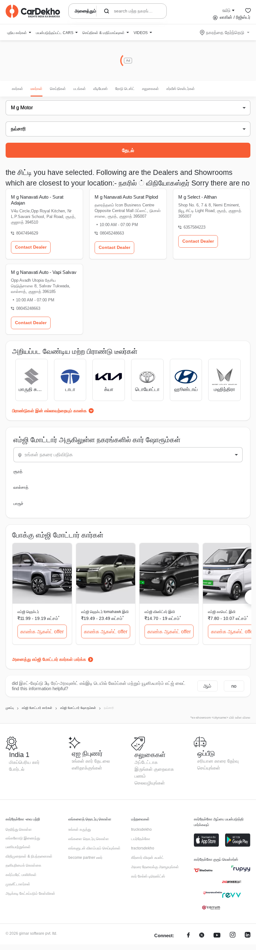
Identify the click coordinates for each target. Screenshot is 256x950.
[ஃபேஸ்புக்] (188, 935)
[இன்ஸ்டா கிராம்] (232, 935)
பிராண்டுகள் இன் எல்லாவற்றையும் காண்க (49, 410)
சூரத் (17, 471)
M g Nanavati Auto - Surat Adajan (37, 199)
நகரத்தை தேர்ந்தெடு (225, 32)
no (233, 686)
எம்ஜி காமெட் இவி (221, 612)
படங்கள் (79, 89)
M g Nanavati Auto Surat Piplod (126, 197)
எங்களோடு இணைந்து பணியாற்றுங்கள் (23, 842)
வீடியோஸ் (100, 89)
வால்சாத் (20, 487)
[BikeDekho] (203, 870)
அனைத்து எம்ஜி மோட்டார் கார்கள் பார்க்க (49, 659)
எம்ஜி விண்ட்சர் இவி (160, 612)
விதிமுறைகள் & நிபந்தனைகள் (29, 856)
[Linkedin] (247, 935)
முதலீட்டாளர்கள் (18, 884)
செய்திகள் (58, 89)
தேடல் (128, 150)
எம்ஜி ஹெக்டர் (28, 612)
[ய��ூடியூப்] (217, 935)
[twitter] (201, 935)
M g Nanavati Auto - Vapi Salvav (43, 272)
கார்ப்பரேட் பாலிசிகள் (21, 875)
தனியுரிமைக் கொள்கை (23, 865)
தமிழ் (226, 10)
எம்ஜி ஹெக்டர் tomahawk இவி (105, 612)
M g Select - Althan (197, 197)
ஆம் (207, 686)
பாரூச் (18, 503)
